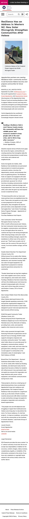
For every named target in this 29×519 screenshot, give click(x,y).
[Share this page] (27, 14)
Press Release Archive (17, 509)
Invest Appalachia (6, 96)
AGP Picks (4, 2)
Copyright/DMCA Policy (9, 516)
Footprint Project (21, 94)
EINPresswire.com (19, 91)
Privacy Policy (22, 516)
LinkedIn (4, 433)
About (7, 509)
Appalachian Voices (21, 96)
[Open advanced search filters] (22, 14)
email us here (5, 429)
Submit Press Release (8, 513)
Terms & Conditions (21, 513)
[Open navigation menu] (2, 14)
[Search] (19, 14)
